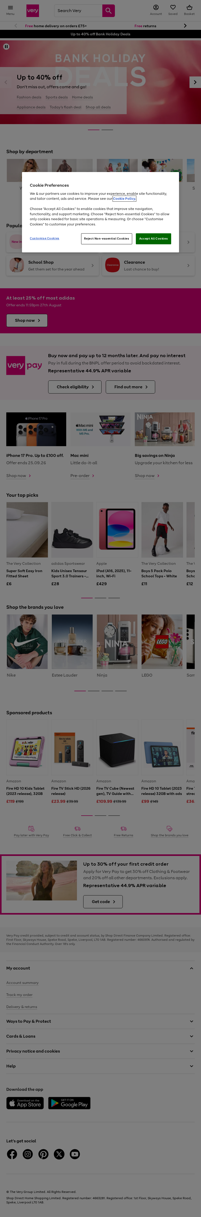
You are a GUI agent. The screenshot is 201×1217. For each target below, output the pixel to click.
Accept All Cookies (153, 238)
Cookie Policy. (124, 198)
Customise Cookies (44, 238)
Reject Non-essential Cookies (106, 238)
